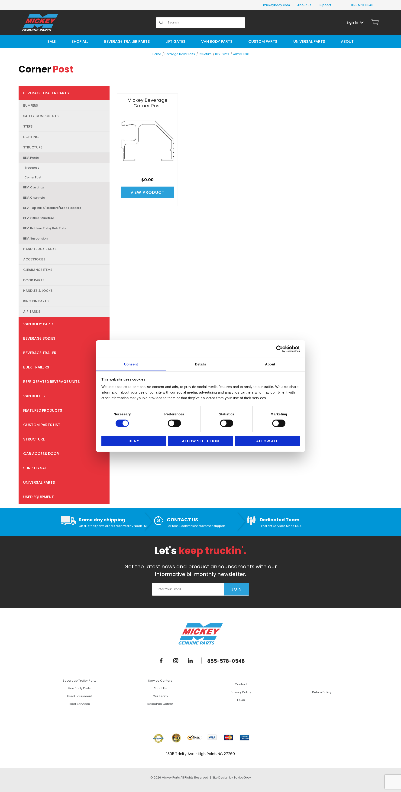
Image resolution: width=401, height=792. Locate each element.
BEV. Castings (33, 187)
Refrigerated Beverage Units (51, 381)
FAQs (241, 700)
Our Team (160, 696)
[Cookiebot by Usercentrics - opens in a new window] (279, 348)
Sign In (352, 22)
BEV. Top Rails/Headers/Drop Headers (52, 208)
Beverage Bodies (39, 338)
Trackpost (32, 168)
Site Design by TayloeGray (231, 777)
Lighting (31, 137)
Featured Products (42, 410)
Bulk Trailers (36, 367)
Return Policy (321, 692)
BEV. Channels (34, 197)
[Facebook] (161, 661)
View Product (147, 192)
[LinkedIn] (190, 661)
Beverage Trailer (39, 352)
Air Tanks (31, 311)
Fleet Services (79, 704)
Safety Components (40, 116)
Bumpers (30, 105)
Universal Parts (39, 482)
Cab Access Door (41, 453)
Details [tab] (200, 364)
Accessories (34, 259)
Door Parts (33, 280)
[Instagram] (176, 661)
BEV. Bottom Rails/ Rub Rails (44, 228)
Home (156, 54)
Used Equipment (38, 497)
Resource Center (160, 704)
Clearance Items (37, 269)
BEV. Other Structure (38, 218)
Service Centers (160, 680)
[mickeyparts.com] (40, 22)
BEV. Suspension (35, 238)
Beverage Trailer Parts (180, 54)
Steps (27, 126)
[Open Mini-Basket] (375, 22)
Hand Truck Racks (39, 248)
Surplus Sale (35, 468)
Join (236, 589)
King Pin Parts (36, 301)
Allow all (267, 441)
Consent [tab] (131, 364)
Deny (134, 441)
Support (325, 5)
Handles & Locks (37, 290)
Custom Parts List (41, 424)
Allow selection (200, 441)
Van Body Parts (39, 324)
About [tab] (270, 364)
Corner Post (241, 54)
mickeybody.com (276, 5)
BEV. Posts (222, 54)
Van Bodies (34, 396)
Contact (241, 684)
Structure (205, 54)
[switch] (174, 423)
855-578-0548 (362, 5)
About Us (304, 5)
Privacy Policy (241, 692)
